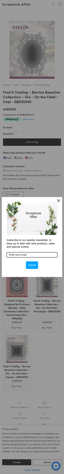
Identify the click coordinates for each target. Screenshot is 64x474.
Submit (32, 265)
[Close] (58, 200)
